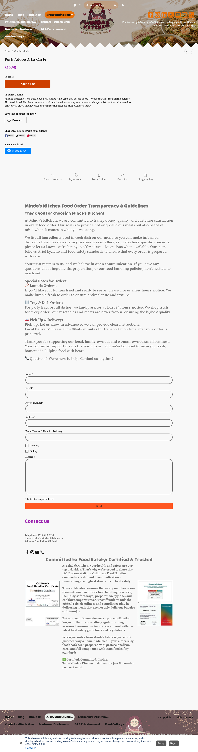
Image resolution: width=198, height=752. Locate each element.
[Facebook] (150, 15)
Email (29, 388)
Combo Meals (21, 51)
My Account (75, 179)
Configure (30, 748)
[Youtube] (178, 15)
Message (30, 456)
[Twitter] (171, 15)
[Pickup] (26, 451)
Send (99, 506)
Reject (173, 743)
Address (30, 417)
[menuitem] (187, 51)
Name (29, 374)
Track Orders (99, 179)
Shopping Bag (145, 179)
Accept (161, 743)
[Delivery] (26, 445)
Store (7, 51)
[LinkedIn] (164, 15)
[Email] (184, 15)
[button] (16, 120)
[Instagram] (157, 15)
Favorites (122, 179)
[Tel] (191, 15)
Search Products (53, 179)
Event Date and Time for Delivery (43, 431)
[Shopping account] (123, 5)
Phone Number (34, 402)
